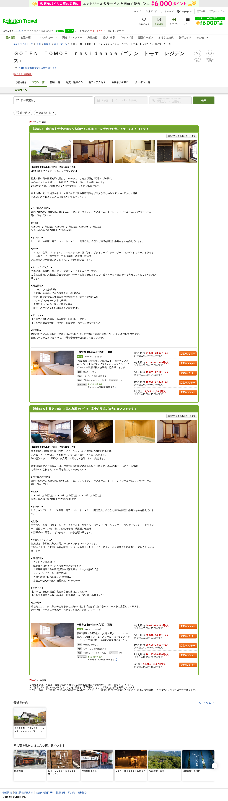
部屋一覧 (55, 82)
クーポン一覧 (142, 82)
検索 (203, 100)
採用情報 (60, 792)
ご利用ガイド (150, 11)
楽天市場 (201, 11)
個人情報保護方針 (23, 792)
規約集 (71, 792)
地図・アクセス (97, 82)
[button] (44, 710)
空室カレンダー (187, 354)
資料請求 (82, 792)
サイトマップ (166, 11)
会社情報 (7, 792)
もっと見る (204, 702)
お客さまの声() (120, 82)
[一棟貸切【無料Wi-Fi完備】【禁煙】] (52, 363)
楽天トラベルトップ (23, 44)
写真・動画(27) (74, 82)
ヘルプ (137, 11)
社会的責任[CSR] (44, 792)
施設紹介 (21, 82)
